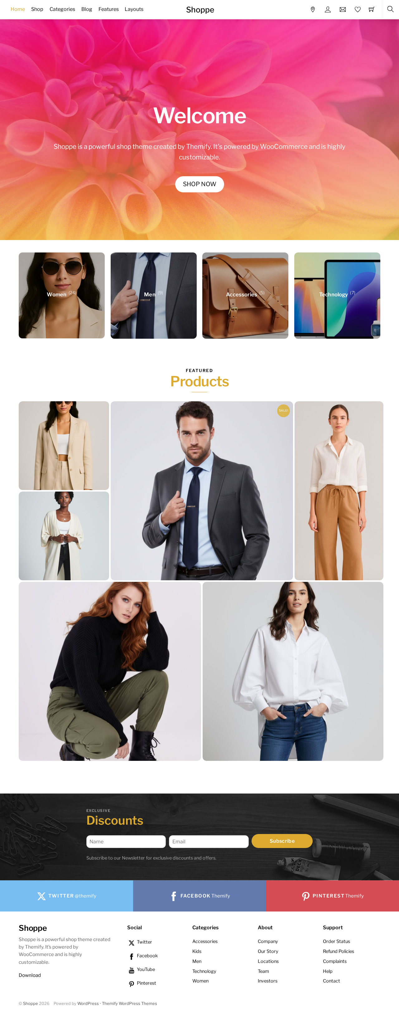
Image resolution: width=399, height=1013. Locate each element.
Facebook (147, 956)
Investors (267, 981)
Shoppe (30, 1003)
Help (328, 971)
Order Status (336, 941)
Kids (196, 951)
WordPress (88, 1003)
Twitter (144, 942)
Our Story (268, 951)
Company (268, 941)
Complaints (335, 961)
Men (196, 961)
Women (200, 981)
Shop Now (199, 184)
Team (263, 971)
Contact (331, 981)
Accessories (205, 941)
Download (30, 975)
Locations (268, 961)
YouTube (145, 969)
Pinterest (146, 983)
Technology (204, 971)
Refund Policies (338, 951)
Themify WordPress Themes (129, 1003)
